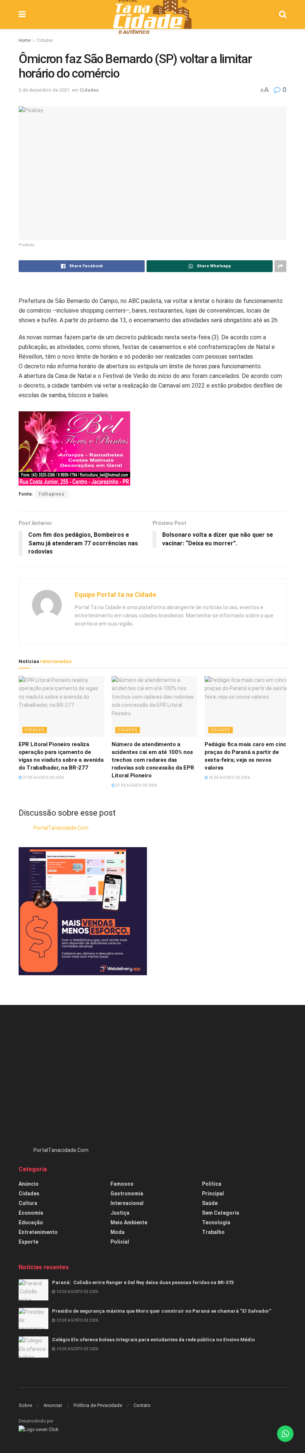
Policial (119, 1242)
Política (211, 1184)
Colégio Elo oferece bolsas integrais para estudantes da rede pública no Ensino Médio (153, 1339)
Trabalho (213, 1232)
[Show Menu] (22, 14)
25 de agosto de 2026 (229, 778)
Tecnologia (216, 1222)
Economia (31, 1213)
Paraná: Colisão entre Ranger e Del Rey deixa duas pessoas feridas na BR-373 (143, 1282)
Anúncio (29, 1184)
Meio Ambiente (128, 1222)
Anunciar (53, 1405)
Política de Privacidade (98, 1405)
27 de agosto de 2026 (43, 778)
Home (24, 40)
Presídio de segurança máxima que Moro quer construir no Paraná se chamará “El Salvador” (161, 1311)
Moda (117, 1232)
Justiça (119, 1213)
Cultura (28, 1203)
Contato (142, 1405)
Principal (213, 1193)
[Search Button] (282, 14)
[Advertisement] (152, 1079)
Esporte (28, 1242)
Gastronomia (126, 1193)
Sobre (25, 1405)
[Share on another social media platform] (280, 266)
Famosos (122, 1184)
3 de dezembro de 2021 (44, 90)
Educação (31, 1222)
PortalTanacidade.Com (61, 828)
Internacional (127, 1203)
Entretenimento (38, 1232)
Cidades (44, 40)
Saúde (210, 1203)
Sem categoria (220, 1213)
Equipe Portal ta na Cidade (115, 594)
